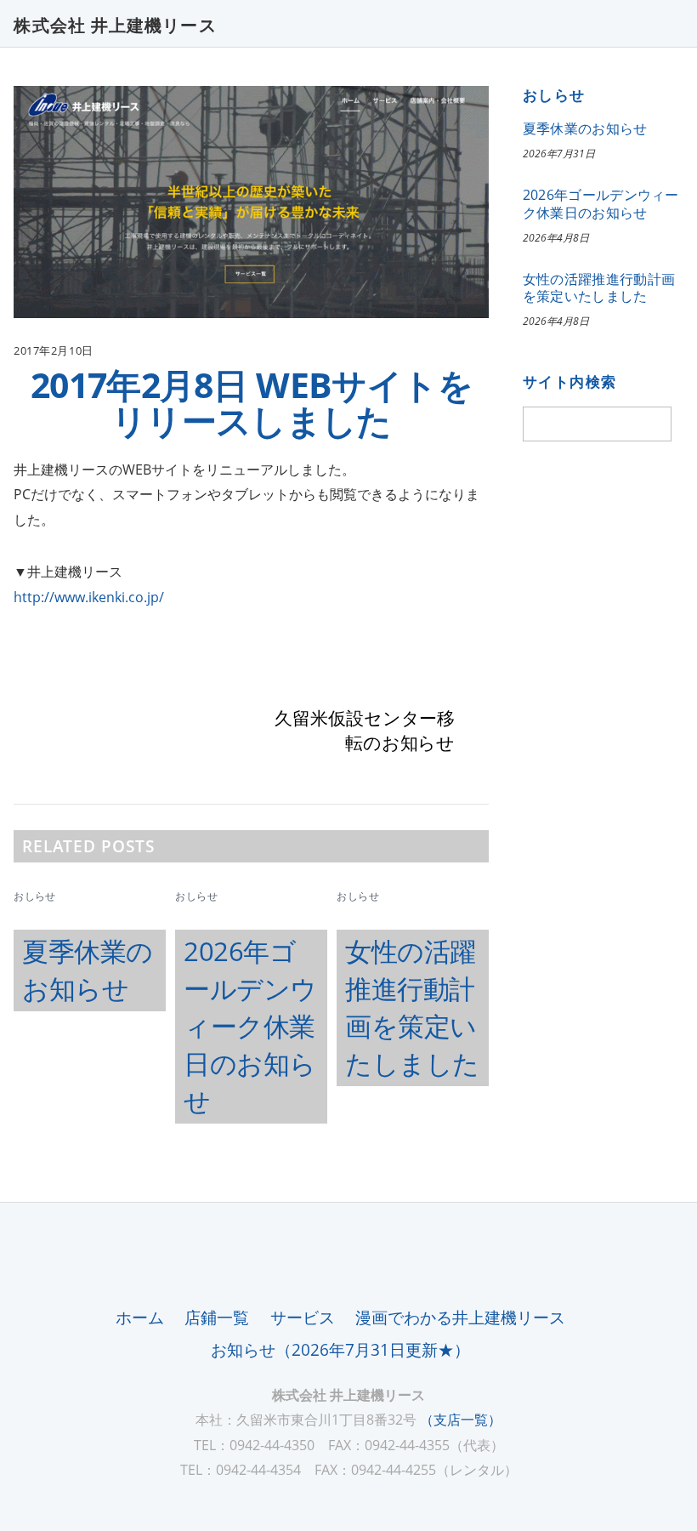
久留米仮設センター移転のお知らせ (365, 730)
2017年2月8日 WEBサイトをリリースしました (252, 402)
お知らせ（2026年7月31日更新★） (340, 1349)
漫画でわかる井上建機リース (460, 1317)
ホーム (140, 1317)
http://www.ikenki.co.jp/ (89, 597)
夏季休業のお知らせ (585, 129)
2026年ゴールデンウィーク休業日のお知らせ (250, 1025)
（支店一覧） (461, 1419)
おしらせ (34, 896)
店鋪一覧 (216, 1317)
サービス (302, 1317)
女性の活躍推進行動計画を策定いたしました (599, 287)
